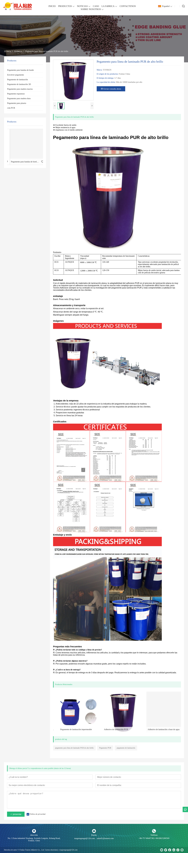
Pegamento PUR (105, 748)
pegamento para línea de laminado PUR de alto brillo (74, 748)
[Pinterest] (177, 849)
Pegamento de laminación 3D (19, 84)
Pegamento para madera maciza (20, 89)
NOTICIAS (82, 6)
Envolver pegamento (15, 75)
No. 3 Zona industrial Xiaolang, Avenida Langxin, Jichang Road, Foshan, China (34, 839)
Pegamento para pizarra (16, 103)
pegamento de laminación (126, 748)
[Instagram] (182, 849)
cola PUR (11, 108)
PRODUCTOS (65, 6)
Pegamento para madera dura (19, 98)
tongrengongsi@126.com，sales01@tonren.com (94, 838)
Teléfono (154, 835)
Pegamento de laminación (17, 79)
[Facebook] (169, 849)
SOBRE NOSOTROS (91, 9)
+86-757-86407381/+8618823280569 (154, 838)
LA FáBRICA (108, 6)
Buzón (94, 835)
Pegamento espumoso (16, 94)
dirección (34, 835)
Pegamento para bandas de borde (20, 70)
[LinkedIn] (173, 849)
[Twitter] (165, 849)
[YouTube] (161, 849)
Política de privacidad (37, 814)
